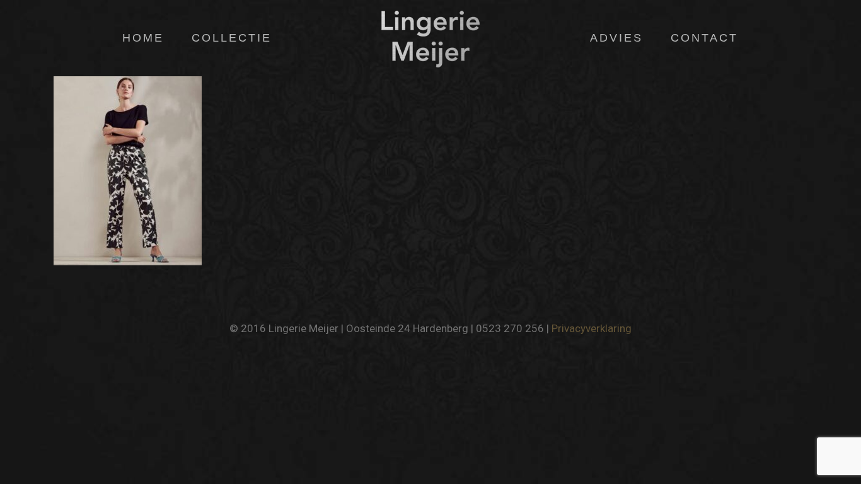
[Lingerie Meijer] (430, 38)
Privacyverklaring (592, 328)
